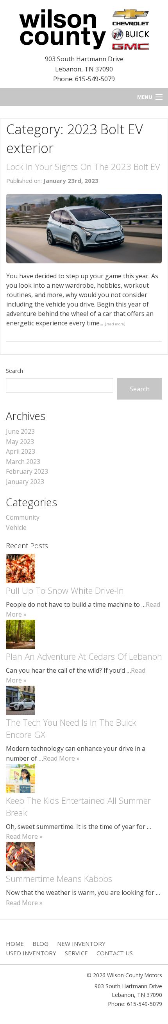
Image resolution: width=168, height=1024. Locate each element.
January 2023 (25, 481)
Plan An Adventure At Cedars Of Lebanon (84, 656)
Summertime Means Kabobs (59, 878)
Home (15, 943)
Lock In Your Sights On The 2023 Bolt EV (83, 166)
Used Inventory (31, 953)
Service (76, 953)
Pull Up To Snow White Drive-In (65, 590)
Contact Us (115, 953)
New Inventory (81, 943)
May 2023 (20, 441)
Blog (40, 943)
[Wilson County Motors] (84, 28)
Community (22, 517)
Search (14, 370)
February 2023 (27, 471)
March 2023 (23, 461)
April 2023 (20, 451)
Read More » (61, 758)
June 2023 (20, 431)
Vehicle (16, 527)
